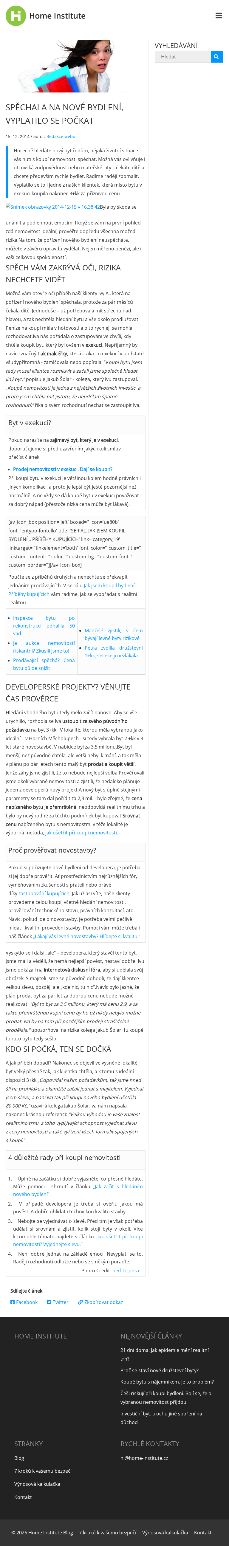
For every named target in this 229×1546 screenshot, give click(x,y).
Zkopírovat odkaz (103, 1302)
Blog (19, 1458)
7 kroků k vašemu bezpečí (43, 1471)
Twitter (61, 1302)
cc (140, 1270)
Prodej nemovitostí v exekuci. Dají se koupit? (62, 469)
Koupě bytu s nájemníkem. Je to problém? (167, 1381)
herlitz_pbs (124, 1270)
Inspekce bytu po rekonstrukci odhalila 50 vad (44, 626)
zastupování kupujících (43, 893)
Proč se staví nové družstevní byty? (159, 1370)
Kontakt (23, 1497)
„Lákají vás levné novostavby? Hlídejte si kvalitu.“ (86, 936)
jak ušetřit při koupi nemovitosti (81, 832)
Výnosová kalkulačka (37, 1484)
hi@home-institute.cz (144, 1458)
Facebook (27, 1302)
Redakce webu (61, 136)
